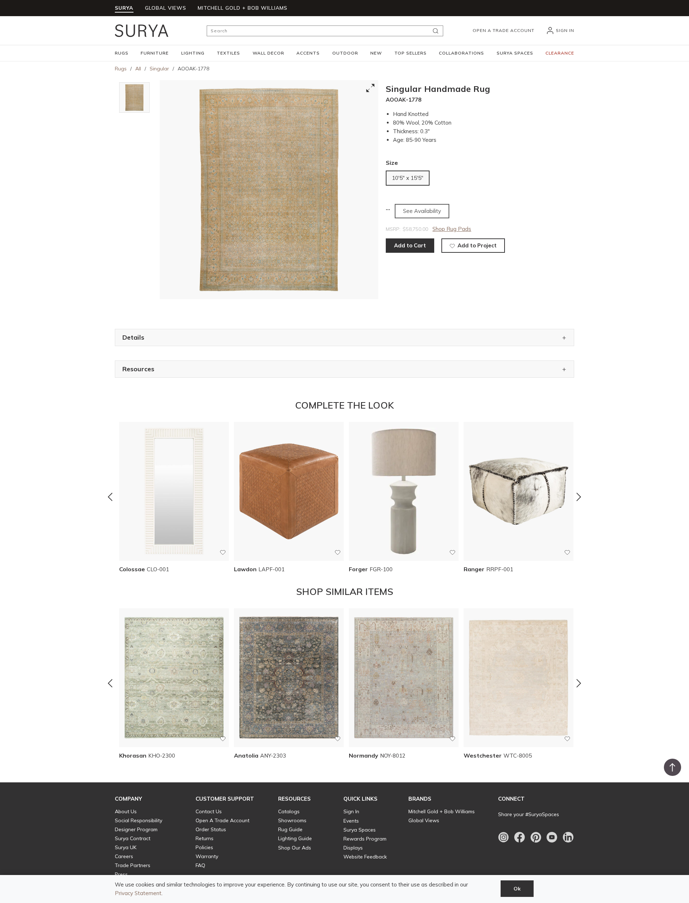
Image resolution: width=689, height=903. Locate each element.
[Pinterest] (535, 837)
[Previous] (110, 497)
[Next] (579, 497)
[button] (121, 53)
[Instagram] (503, 837)
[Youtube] (552, 837)
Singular (159, 68)
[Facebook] (519, 837)
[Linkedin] (568, 837)
